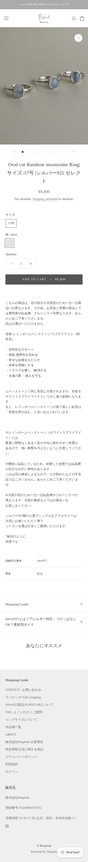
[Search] (74, 18)
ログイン (11, 771)
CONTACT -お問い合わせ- (23, 690)
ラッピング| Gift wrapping (23, 697)
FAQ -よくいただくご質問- (24, 712)
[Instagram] (7, 825)
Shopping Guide (16, 604)
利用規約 (11, 764)
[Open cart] (82, 18)
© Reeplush (44, 845)
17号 (11, 223)
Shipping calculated (45, 199)
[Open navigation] (6, 18)
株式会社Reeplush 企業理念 (24, 742)
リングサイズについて (21, 719)
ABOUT (10, 734)
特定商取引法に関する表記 (24, 749)
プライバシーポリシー (21, 757)
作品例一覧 (13, 727)
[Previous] (14, 152)
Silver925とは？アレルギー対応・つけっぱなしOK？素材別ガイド (40, 621)
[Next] (73, 152)
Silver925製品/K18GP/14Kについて (29, 704)
